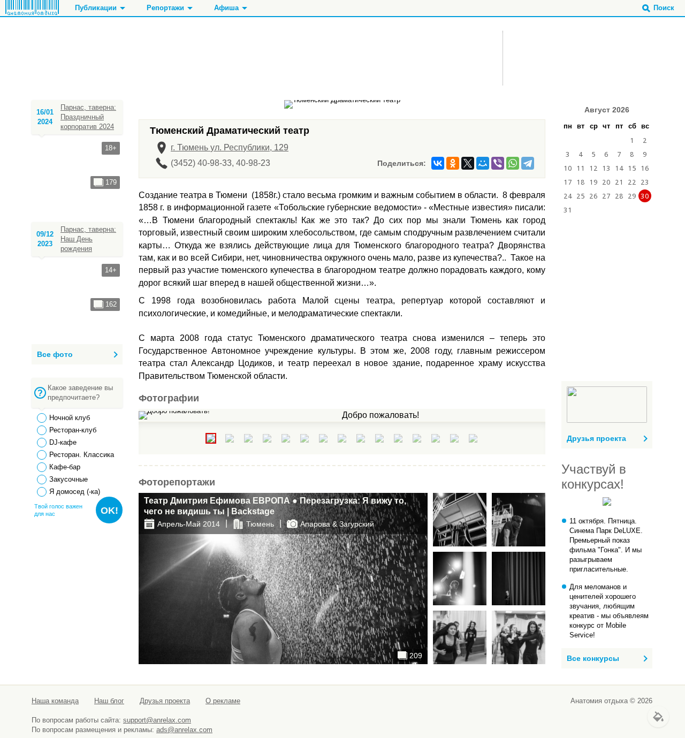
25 (580, 196)
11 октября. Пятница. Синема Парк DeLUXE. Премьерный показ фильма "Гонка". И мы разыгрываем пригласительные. (606, 545)
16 (645, 168)
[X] (467, 163)
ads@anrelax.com (184, 730)
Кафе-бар (64, 467)
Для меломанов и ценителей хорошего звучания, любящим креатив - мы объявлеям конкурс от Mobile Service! (609, 611)
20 (606, 182)
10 (568, 168)
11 (580, 168)
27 (606, 196)
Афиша (226, 8)
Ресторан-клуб (72, 430)
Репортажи (165, 8)
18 (580, 182)
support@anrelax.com (157, 720)
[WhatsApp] (512, 163)
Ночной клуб (69, 418)
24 (568, 196)
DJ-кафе (63, 442)
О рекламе (223, 701)
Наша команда (55, 701)
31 (568, 210)
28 (619, 196)
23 (645, 182)
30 (645, 196)
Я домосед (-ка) (74, 492)
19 (593, 182)
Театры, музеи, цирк (169, 59)
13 (606, 168)
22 (632, 182)
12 (593, 168)
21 (619, 182)
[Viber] (497, 163)
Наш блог (109, 701)
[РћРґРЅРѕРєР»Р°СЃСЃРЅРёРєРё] (452, 163)
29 (632, 196)
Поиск (663, 8)
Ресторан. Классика (81, 455)
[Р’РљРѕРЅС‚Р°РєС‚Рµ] (437, 163)
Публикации (96, 8)
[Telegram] (527, 163)
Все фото (55, 354)
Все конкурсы (593, 658)
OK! (109, 510)
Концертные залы (162, 69)
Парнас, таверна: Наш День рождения (88, 239)
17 (568, 182)
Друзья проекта (596, 438)
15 (632, 168)
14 (619, 168)
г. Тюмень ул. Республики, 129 (229, 147)
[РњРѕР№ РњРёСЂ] (482, 163)
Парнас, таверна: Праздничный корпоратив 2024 (88, 117)
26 (593, 196)
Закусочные (68, 479)
